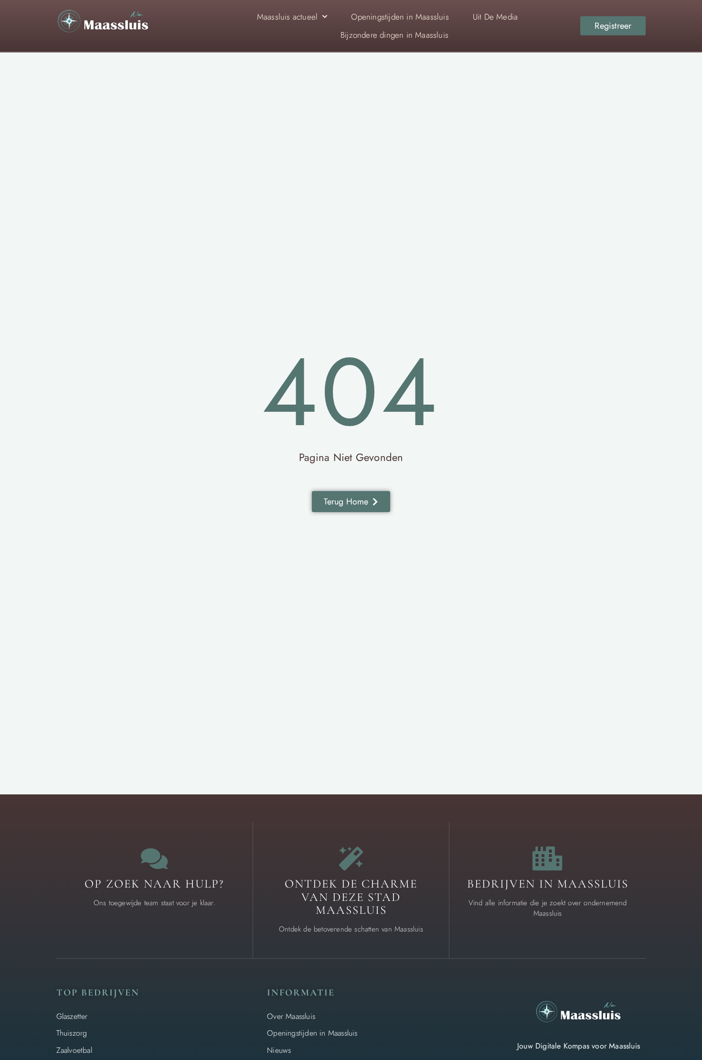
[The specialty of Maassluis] (351, 858)
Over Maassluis (291, 1016)
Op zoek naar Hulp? (154, 884)
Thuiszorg (71, 1033)
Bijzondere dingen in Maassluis (394, 35)
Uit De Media (495, 16)
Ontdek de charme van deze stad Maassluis (351, 897)
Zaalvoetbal (74, 1050)
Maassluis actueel (287, 16)
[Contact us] (154, 858)
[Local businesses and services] (548, 858)
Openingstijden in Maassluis (399, 16)
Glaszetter (72, 1016)
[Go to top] (663, 986)
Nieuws (279, 1050)
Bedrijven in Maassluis (547, 884)
